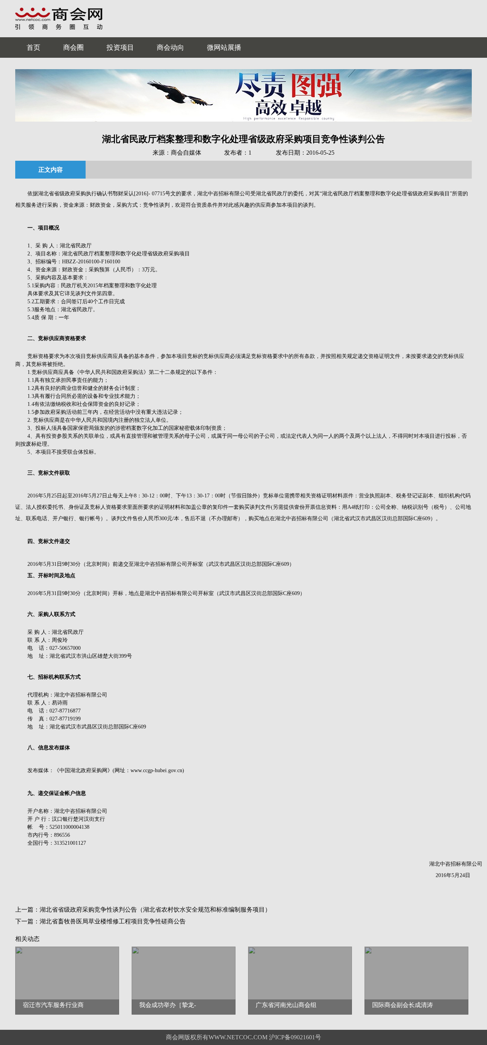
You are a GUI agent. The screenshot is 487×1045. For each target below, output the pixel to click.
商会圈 (73, 47)
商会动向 (170, 47)
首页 (33, 47)
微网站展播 (224, 47)
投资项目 (120, 47)
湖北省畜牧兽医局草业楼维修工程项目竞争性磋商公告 (113, 921)
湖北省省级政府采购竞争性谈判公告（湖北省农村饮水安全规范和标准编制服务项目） (155, 909)
